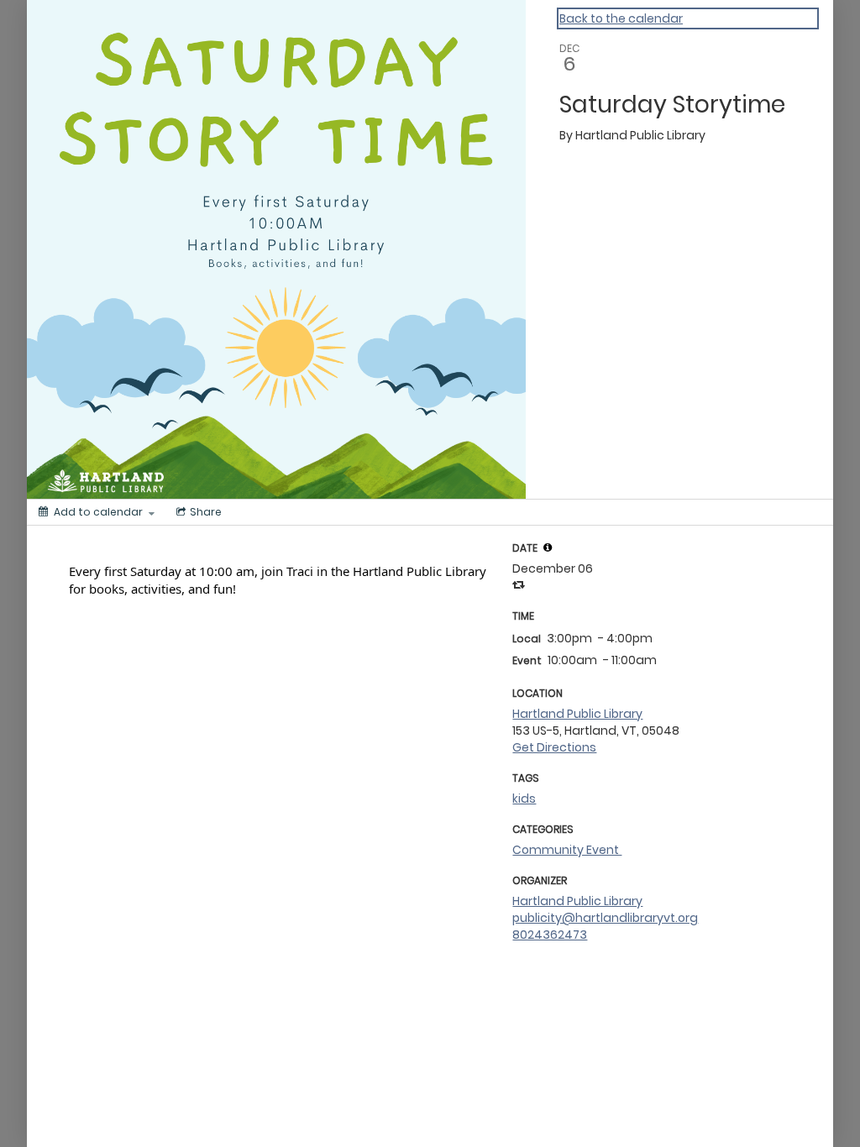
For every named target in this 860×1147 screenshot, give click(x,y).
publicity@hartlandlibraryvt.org (605, 917)
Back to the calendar (621, 18)
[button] (547, 547)
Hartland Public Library (577, 713)
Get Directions (554, 747)
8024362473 (549, 934)
